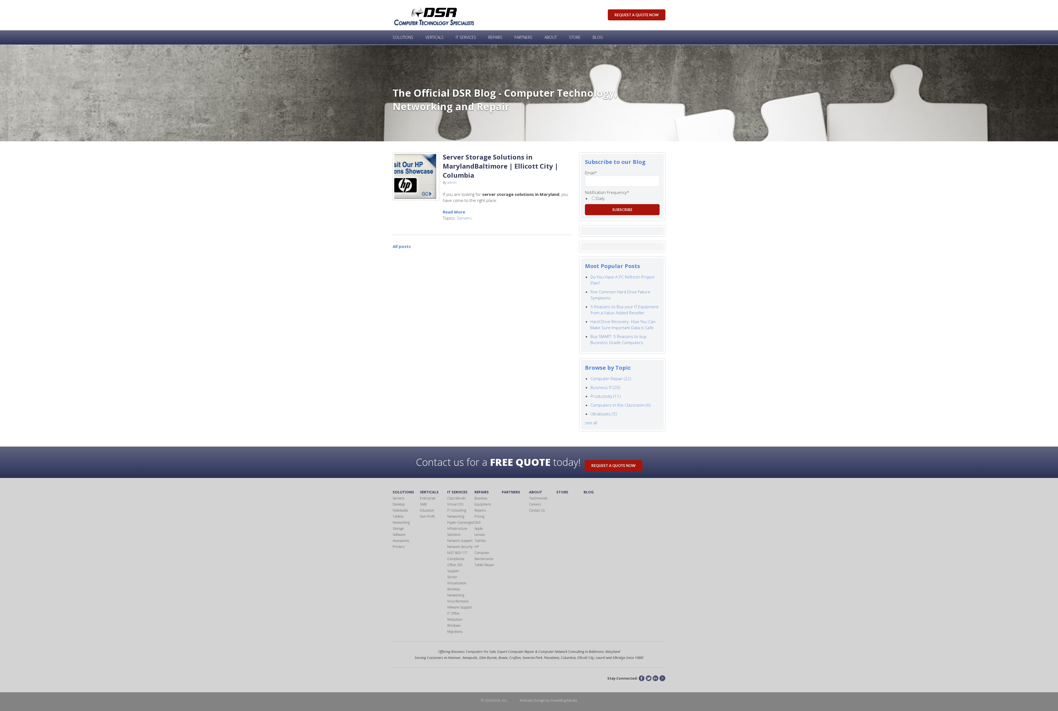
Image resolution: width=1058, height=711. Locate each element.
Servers (464, 218)
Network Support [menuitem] (460, 540)
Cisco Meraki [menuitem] (456, 498)
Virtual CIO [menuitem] (455, 504)
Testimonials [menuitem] (538, 498)
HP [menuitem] (476, 546)
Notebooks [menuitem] (400, 510)
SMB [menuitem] (423, 504)
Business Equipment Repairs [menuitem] (482, 504)
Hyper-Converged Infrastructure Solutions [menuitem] (460, 528)
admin (452, 182)
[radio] (625, 198)
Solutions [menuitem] (403, 37)
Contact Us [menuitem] (537, 510)
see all (591, 422)
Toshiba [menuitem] (480, 540)
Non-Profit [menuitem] (427, 516)
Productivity (605, 396)
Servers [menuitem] (398, 498)
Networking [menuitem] (401, 522)
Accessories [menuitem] (401, 540)
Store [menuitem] (575, 37)
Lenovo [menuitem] (479, 534)
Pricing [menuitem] (479, 516)
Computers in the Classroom (620, 405)
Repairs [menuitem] (495, 37)
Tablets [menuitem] (398, 516)
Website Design (532, 700)
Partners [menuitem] (523, 37)
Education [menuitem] (427, 510)
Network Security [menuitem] (460, 546)
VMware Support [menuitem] (459, 607)
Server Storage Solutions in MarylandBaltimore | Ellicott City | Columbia (500, 166)
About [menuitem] (550, 37)
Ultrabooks (603, 414)
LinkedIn (655, 678)
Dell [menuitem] (477, 522)
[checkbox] (622, 198)
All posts (402, 246)
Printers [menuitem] (398, 546)
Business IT (605, 387)
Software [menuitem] (399, 534)
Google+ (662, 678)
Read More (454, 212)
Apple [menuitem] (478, 528)
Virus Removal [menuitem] (457, 601)
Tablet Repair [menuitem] (484, 565)
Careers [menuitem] (535, 504)
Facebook (642, 678)
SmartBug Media (563, 700)
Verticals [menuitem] (434, 37)
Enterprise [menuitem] (428, 498)
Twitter (649, 678)
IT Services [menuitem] (466, 37)
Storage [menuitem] (398, 528)
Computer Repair (610, 378)
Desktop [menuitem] (399, 504)
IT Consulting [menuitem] (456, 510)
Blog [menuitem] (598, 37)
